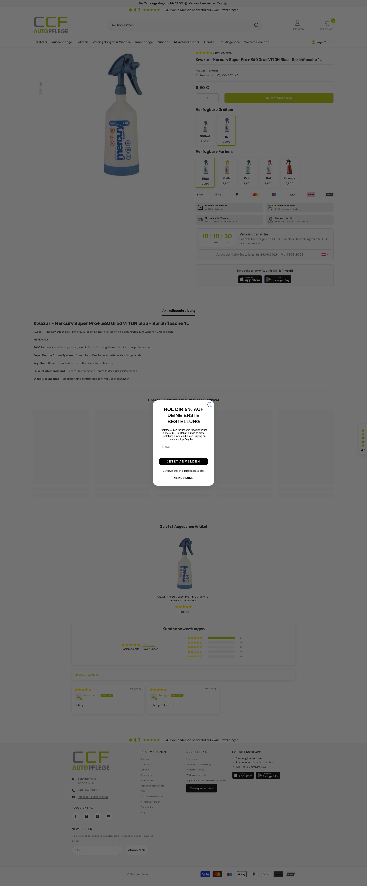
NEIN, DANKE (183, 478)
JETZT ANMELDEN (183, 461)
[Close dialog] (210, 404)
